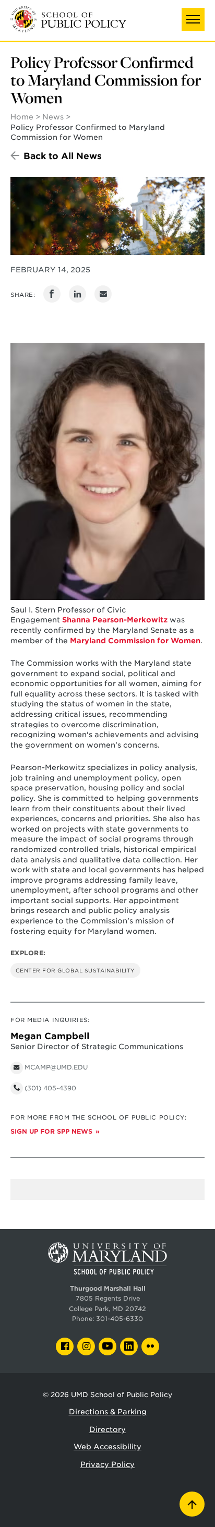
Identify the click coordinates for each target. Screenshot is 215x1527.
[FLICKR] (150, 1346)
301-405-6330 (119, 1318)
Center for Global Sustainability (75, 970)
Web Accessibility (107, 1446)
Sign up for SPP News (51, 1131)
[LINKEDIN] (129, 1346)
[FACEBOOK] (65, 1346)
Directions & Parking (108, 1412)
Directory (107, 1429)
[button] (193, 19)
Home (21, 117)
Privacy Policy (107, 1464)
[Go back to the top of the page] (192, 1504)
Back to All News (62, 156)
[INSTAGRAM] (86, 1346)
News (53, 117)
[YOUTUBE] (107, 1346)
